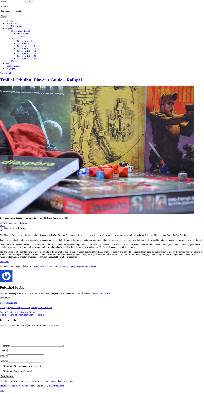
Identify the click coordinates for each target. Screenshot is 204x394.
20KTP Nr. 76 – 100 (26, 46)
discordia (4, 6)
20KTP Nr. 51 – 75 (25, 43)
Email (3, 356)
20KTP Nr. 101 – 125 (26, 48)
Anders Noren (57, 386)
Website (3, 361)
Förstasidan (11, 21)
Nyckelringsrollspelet (20, 31)
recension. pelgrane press (73, 266)
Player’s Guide (39, 266)
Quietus (14, 61)
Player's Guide (13, 307)
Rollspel (13, 303)
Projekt (9, 28)
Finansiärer (21, 36)
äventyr (3, 307)
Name (3, 350)
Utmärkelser (16, 26)
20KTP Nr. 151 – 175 (26, 53)
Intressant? (4, 261)
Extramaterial (22, 33)
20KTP (14, 38)
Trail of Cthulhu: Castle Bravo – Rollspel (18, 312)
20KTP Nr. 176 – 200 (26, 56)
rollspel (92, 266)
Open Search (5, 73)
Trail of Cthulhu (54, 266)
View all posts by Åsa (100, 293)
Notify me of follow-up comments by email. (22, 366)
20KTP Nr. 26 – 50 (25, 41)
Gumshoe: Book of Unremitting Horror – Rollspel (22, 315)
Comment (5, 346)
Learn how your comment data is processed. (53, 381)
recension (25, 307)
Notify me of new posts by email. (17, 371)
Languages (10, 68)
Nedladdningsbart (13, 66)
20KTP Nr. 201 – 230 (26, 58)
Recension (4, 303)
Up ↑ (2, 390)
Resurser (9, 63)
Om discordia (11, 23)
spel (86, 266)
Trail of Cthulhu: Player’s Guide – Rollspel (41, 79)
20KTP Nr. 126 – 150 (26, 51)
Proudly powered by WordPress (14, 386)
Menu (3, 16)
